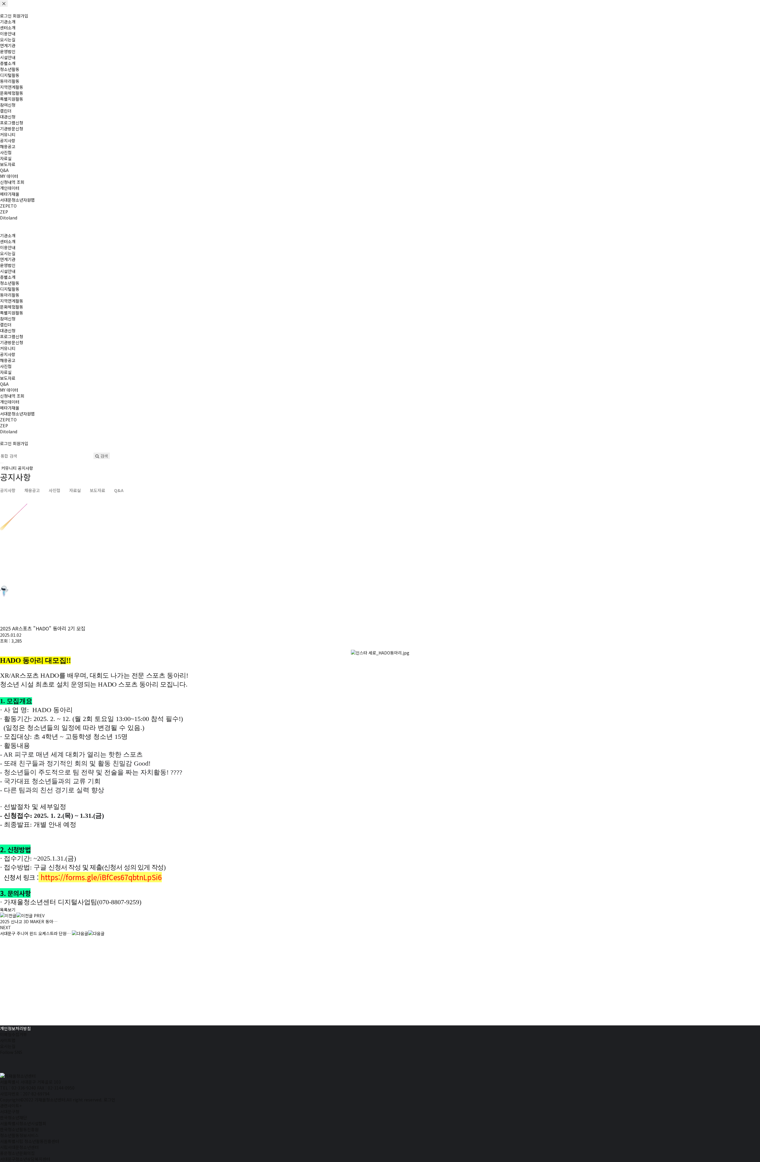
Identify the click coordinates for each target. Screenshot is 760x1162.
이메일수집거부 (13, 1034)
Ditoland (8, 218)
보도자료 (7, 164)
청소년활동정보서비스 (19, 1135)
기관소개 (7, 22)
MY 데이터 (9, 176)
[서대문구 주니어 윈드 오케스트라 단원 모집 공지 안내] (88, 933)
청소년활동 (9, 69)
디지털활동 (9, 75)
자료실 (6, 158)
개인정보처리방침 (15, 1028)
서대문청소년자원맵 (17, 200)
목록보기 (7, 910)
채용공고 (7, 146)
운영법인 (7, 51)
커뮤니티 (7, 134)
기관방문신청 (11, 129)
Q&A (4, 170)
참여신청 (7, 105)
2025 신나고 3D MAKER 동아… (28, 918)
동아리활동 (9, 81)
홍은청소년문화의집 (17, 1153)
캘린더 (6, 111)
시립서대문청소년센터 (19, 1147)
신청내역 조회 (12, 182)
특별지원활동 (11, 99)
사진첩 (6, 152)
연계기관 (7, 45)
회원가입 (20, 16)
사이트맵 (7, 1040)
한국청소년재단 (13, 1117)
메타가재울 (9, 194)
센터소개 (7, 28)
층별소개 (7, 63)
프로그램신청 (11, 123)
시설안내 (7, 57)
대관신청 (7, 117)
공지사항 (7, 140)
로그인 (6, 16)
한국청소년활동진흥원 (19, 1129)
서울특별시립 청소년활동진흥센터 (29, 1141)
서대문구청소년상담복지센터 (25, 1159)
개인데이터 (9, 188)
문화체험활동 (11, 93)
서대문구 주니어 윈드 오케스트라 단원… (35, 930)
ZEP (4, 212)
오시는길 (7, 39)
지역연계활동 (11, 87)
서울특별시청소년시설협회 (23, 1123)
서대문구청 (9, 1111)
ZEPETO (8, 206)
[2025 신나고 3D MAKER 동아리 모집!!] (16, 915)
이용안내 (7, 34)
